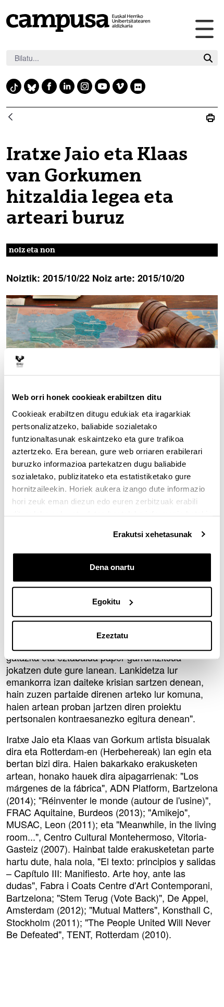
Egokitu (106, 601)
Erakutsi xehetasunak (152, 534)
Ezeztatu (112, 635)
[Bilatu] (208, 58)
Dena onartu (112, 567)
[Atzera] (10, 117)
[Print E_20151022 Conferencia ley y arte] (210, 117)
